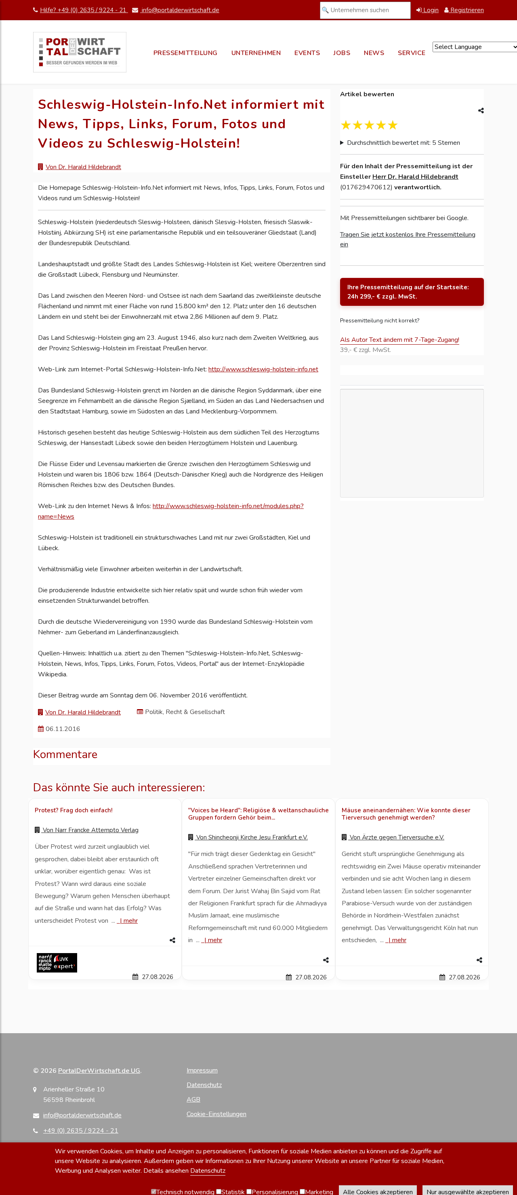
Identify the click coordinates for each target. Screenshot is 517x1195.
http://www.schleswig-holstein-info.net (263, 369)
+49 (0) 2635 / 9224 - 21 (80, 1130)
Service (412, 53)
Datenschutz (204, 1085)
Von (90, 830)
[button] (105, 940)
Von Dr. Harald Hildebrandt (83, 167)
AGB (193, 1099)
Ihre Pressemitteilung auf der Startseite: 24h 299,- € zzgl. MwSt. (408, 292)
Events (307, 53)
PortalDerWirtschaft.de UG (99, 1070)
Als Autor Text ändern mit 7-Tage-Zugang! (399, 339)
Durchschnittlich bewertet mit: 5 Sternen (403, 142)
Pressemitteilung (185, 53)
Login (430, 10)
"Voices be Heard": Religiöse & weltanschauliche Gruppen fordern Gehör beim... (258, 814)
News (374, 53)
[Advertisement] (412, 480)
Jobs (342, 53)
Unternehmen (256, 53)
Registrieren (466, 10)
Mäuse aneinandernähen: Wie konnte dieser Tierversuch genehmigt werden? (406, 814)
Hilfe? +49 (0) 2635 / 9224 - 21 (84, 10)
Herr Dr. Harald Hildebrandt (415, 176)
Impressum (202, 1070)
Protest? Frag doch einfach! (73, 810)
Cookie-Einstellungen (216, 1114)
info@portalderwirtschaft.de (179, 10)
